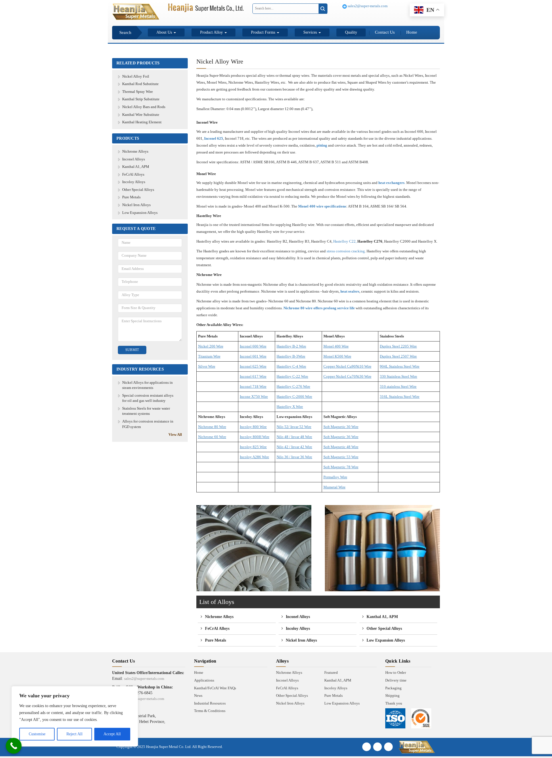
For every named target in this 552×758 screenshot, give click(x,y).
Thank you (393, 703)
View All (175, 434)
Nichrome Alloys (135, 151)
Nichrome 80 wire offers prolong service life (319, 308)
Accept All (112, 734)
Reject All (74, 734)
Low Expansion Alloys (140, 212)
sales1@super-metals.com (144, 698)
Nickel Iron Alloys (136, 205)
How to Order (395, 672)
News (198, 695)
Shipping (392, 695)
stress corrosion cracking (346, 251)
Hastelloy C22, (344, 241)
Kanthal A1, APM (135, 166)
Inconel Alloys (133, 159)
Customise (37, 734)
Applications (204, 680)
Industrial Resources (210, 703)
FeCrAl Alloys (133, 174)
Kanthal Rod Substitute (140, 84)
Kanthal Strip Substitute (141, 99)
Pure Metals (131, 197)
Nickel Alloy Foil (135, 76)
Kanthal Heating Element (142, 122)
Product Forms (263, 32)
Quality (351, 32)
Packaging (393, 688)
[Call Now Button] (14, 746)
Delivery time (396, 680)
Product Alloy (212, 32)
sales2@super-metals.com (367, 6)
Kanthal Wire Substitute (140, 114)
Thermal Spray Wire (137, 91)
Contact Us (385, 32)
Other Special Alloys (138, 189)
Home (411, 32)
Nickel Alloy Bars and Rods (143, 107)
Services (310, 32)
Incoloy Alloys (133, 182)
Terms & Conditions (209, 711)
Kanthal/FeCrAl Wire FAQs (215, 688)
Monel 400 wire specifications (322, 206)
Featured (331, 672)
